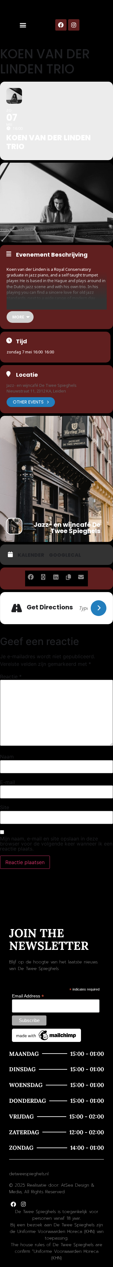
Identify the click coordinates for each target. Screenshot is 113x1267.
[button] (23, 25)
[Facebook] (61, 25)
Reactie (11, 676)
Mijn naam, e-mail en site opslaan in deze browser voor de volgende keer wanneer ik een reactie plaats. (56, 843)
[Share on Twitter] (43, 576)
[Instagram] (73, 25)
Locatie (27, 375)
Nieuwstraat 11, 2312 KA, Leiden (36, 391)
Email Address (28, 995)
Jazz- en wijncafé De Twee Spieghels (42, 385)
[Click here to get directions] (98, 608)
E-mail (7, 782)
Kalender (31, 555)
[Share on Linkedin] (55, 576)
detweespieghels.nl (29, 1174)
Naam (7, 756)
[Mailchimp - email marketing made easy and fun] (46, 1040)
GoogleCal (65, 555)
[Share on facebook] (30, 576)
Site (4, 807)
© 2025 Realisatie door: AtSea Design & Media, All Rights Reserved (51, 1188)
